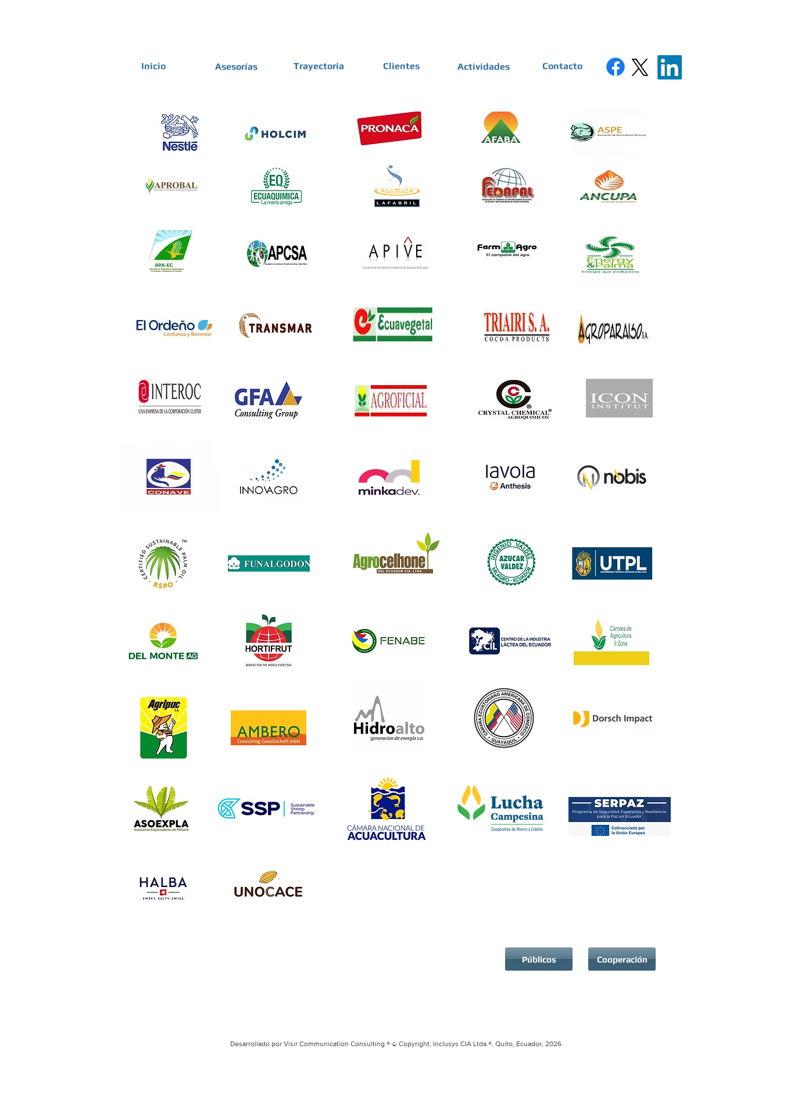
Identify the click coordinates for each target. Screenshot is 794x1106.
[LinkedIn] (669, 67)
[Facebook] (615, 67)
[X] (640, 67)
